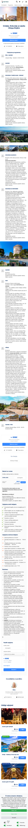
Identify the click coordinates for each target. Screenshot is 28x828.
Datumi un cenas (18, 5)
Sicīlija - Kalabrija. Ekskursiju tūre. (10, 754)
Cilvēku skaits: (7, 645)
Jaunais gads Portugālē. (8, 782)
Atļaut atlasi (14, 814)
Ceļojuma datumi (7, 651)
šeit (17, 807)
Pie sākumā (4, 5)
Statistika (21, 822)
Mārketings (21, 825)
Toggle (5, 822)
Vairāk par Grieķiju (14, 460)
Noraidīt (14, 817)
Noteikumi (8, 825)
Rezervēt (13, 669)
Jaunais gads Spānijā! (7, 726)
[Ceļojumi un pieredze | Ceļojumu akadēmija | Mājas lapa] (6, 2)
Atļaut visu (14, 810)
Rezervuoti (23, 482)
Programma (10, 5)
